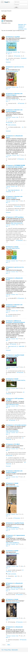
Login (16, 7)
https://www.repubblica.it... (13, 527)
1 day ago (8, 186)
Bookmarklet (15, 650)
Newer (4, 644)
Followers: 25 (21, 26)
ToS (2, 650)
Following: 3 (21, 27)
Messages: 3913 (22, 24)
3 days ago (8, 310)
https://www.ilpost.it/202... (12, 431)
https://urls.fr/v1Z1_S (13, 346)
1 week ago (8, 566)
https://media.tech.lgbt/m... (13, 553)
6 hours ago (8, 117)
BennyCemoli (9, 316)
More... (9, 53)
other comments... (12, 125)
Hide (19, 52)
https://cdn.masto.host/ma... (13, 248)
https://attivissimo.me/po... (12, 404)
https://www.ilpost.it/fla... (17, 223)
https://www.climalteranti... (14, 190)
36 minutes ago (9, 52)
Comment (15, 52)
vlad (16, 576)
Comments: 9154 (22, 29)
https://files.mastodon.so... (13, 41)
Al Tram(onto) (9, 36)
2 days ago (8, 201)
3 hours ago (8, 87)
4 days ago (8, 432)
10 (22, 260)
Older (8, 644)
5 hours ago (8, 99)
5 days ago (8, 448)
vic (23, 127)
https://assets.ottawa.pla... (12, 486)
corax (16, 210)
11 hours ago (9, 155)
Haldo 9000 (22, 346)
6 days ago (8, 589)
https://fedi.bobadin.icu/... (16, 587)
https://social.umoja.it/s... (12, 71)
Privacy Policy (7, 650)
